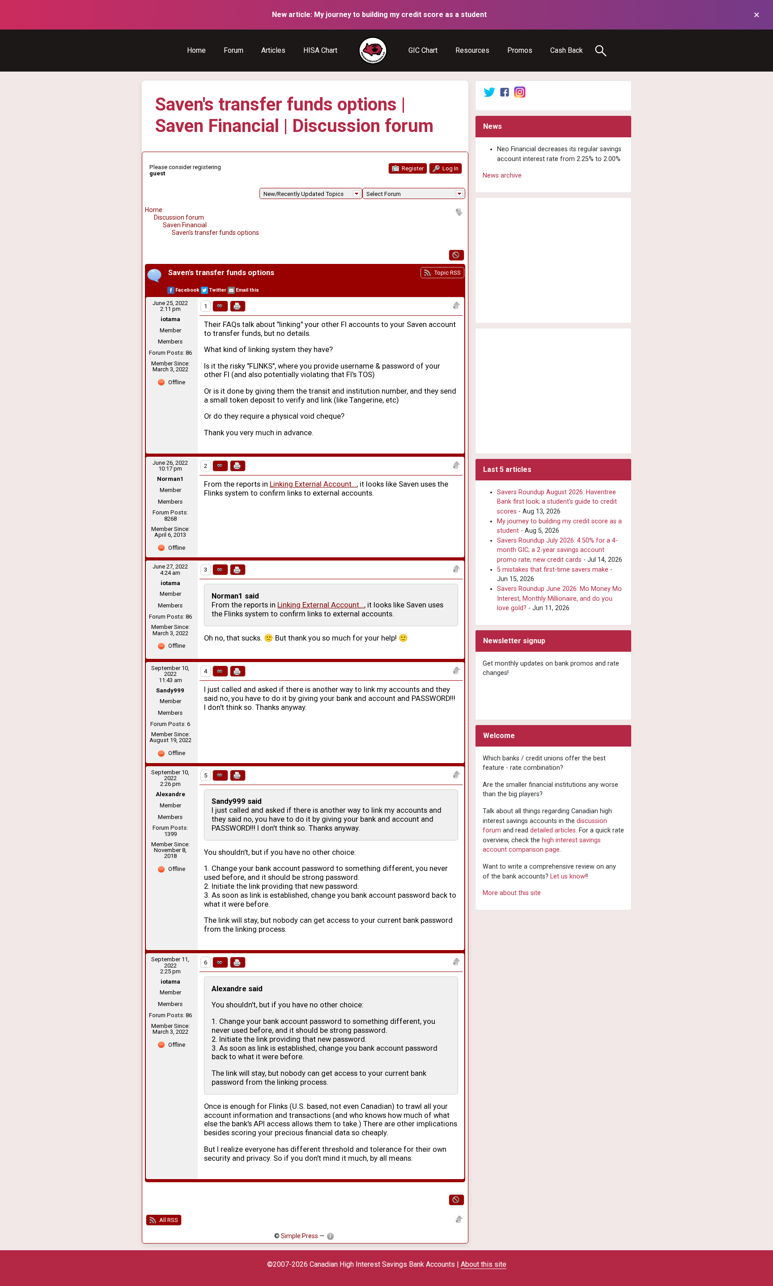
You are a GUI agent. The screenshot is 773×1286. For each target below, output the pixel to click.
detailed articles (553, 830)
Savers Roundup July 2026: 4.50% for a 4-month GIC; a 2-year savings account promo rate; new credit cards (557, 550)
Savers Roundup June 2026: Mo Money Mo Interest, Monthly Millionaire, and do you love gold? (559, 598)
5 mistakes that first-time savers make (552, 569)
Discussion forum (179, 217)
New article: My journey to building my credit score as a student (379, 14)
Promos (519, 50)
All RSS (168, 1220)
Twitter (217, 290)
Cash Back (566, 50)
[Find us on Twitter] (489, 92)
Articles (273, 50)
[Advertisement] (553, 260)
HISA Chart (320, 50)
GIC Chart (422, 50)
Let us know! (568, 876)
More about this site (512, 893)
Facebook (187, 290)
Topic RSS (447, 272)
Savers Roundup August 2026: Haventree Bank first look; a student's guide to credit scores (557, 501)
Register (412, 168)
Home (196, 50)
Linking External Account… (313, 484)
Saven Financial (185, 225)
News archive (502, 175)
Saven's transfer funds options (215, 232)
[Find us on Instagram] (520, 92)
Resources (472, 50)
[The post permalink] (220, 306)
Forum (233, 50)
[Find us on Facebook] (504, 92)
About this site (483, 1264)
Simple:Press (299, 1235)
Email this (247, 290)
